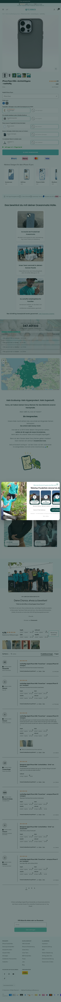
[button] (35, 497)
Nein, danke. (46, 516)
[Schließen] (57, 484)
